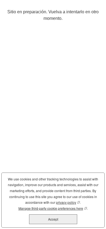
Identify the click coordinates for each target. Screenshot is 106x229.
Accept (53, 219)
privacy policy (68, 202)
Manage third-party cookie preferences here (52, 208)
